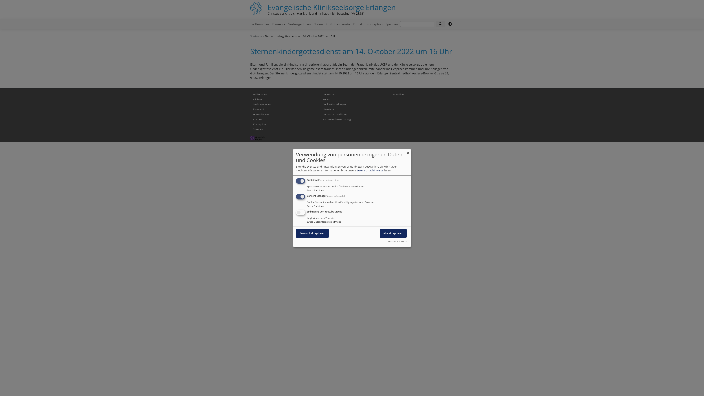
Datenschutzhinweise (370, 170)
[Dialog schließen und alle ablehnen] (408, 151)
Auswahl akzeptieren (312, 233)
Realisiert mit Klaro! (397, 241)
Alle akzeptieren (393, 233)
